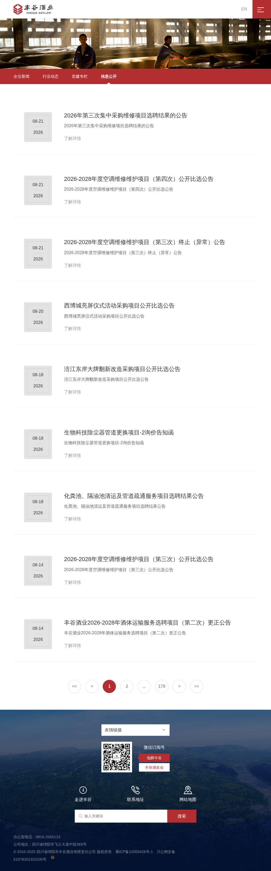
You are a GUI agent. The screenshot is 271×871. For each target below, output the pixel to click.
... (144, 686)
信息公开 (109, 76)
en (244, 9)
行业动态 (50, 76)
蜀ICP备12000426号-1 (134, 852)
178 (161, 686)
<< (74, 686)
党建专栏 (80, 76)
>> (196, 686)
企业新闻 (21, 76)
